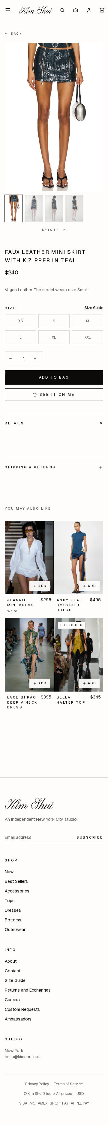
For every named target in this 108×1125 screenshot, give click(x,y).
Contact (12, 970)
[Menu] (7, 10)
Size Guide (94, 307)
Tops (10, 900)
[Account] (89, 10)
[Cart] (102, 10)
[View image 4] (74, 208)
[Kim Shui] (35, 10)
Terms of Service (68, 1084)
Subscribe (89, 837)
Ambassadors (18, 1019)
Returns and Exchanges (28, 990)
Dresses (13, 910)
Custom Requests (22, 1009)
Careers (12, 999)
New (9, 871)
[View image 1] (13, 208)
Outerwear (15, 929)
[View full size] (54, 117)
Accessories (17, 891)
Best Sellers (16, 881)
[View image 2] (34, 208)
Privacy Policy (37, 1084)
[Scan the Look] (75, 10)
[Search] (62, 10)
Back (13, 34)
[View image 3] (54, 208)
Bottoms (13, 920)
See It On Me (57, 394)
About (10, 961)
